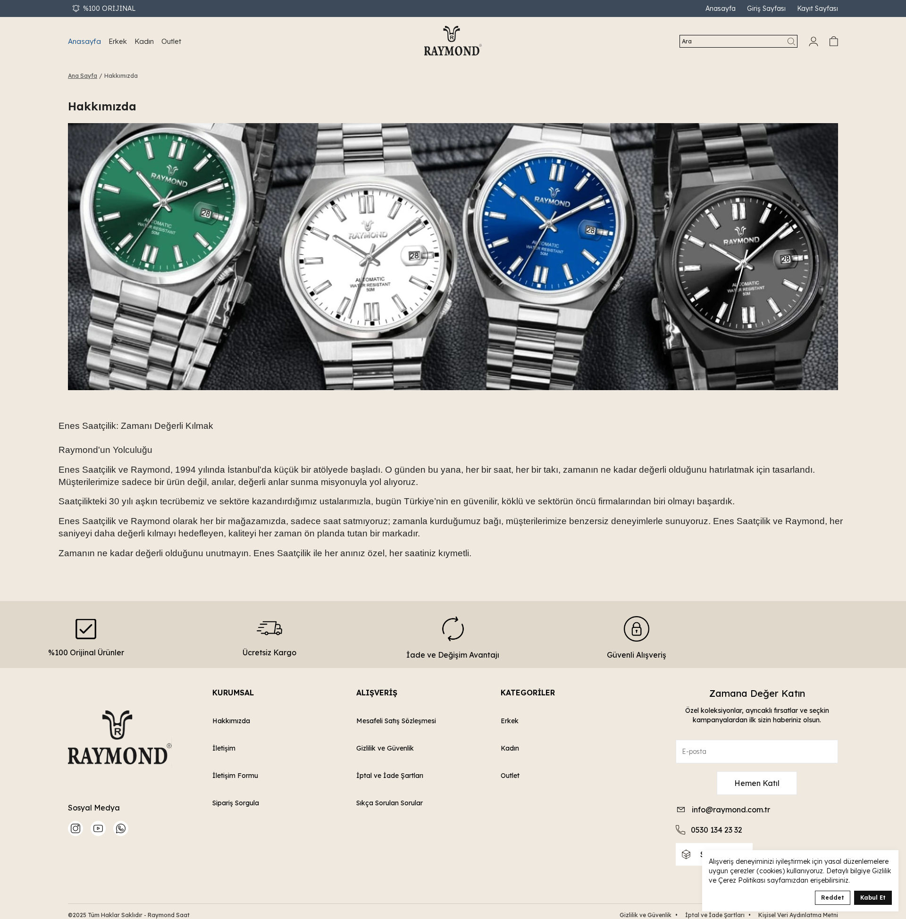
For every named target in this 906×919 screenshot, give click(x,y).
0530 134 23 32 (716, 830)
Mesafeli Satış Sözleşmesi (396, 721)
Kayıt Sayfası (817, 8)
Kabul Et (873, 897)
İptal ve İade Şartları (389, 775)
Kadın (510, 748)
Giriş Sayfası (766, 8)
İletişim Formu (235, 775)
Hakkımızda (231, 721)
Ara (687, 41)
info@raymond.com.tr (731, 809)
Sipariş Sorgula (235, 803)
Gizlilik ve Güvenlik (385, 748)
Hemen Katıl (757, 783)
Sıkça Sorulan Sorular (389, 803)
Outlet (510, 775)
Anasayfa (720, 8)
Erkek (510, 721)
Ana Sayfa (82, 75)
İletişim (223, 748)
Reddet (832, 897)
